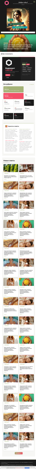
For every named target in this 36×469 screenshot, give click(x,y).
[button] (34, 43)
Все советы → (18, 453)
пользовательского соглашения (22, 465)
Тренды (7, 77)
